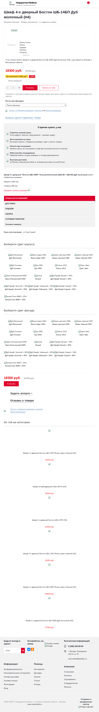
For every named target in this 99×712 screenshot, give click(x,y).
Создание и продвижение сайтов (86, 701)
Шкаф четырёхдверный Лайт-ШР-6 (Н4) (49, 487)
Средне (23, 47)
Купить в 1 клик (48, 88)
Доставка (38, 673)
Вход (6, 688)
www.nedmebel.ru (34, 704)
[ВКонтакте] (28, 649)
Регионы (67, 687)
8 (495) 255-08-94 (75, 646)
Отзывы (37, 684)
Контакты (68, 675)
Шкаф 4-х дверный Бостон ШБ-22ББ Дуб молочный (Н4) (49, 621)
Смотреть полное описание (15, 190)
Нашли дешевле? (15, 81)
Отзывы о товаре (22, 400)
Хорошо (23, 50)
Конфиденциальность (13, 669)
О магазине (69, 672)
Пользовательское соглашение (17, 673)
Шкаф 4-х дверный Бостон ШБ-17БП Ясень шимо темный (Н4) (49, 554)
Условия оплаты (11, 681)
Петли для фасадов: (14, 101)
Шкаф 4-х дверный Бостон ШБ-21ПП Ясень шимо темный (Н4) (49, 453)
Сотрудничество (71, 683)
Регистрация (9, 684)
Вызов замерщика (53, 111)
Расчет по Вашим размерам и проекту (25, 111)
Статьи (37, 681)
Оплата (37, 677)
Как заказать (39, 669)
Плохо (22, 45)
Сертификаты (70, 679)
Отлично (23, 52)
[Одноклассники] (32, 649)
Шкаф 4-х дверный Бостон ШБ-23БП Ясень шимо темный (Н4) (49, 587)
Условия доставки (11, 677)
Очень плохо (25, 42)
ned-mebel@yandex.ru (77, 659)
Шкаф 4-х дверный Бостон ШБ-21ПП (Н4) (49, 520)
